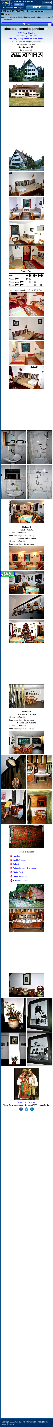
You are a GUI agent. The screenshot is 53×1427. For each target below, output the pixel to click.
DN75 (12, 11)
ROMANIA (37, 7)
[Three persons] (35, 275)
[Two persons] (30, 275)
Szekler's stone (19, 860)
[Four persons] (40, 275)
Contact (38, 1422)
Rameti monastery (20, 880)
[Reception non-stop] (13, 55)
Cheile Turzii (18, 872)
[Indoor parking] (29, 55)
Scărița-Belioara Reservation (24, 868)
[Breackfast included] (18, 55)
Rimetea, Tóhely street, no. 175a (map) (26, 39)
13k (18, 4)
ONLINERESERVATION (7, 574)
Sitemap (11, 1424)
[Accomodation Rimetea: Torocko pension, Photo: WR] (26, 70)
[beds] (17, 282)
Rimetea (26, 24)
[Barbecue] (40, 55)
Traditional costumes (26, 1102)
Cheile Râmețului (20, 876)
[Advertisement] (26, 127)
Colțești (16, 864)
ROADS (4, 11)
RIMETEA (20, 11)
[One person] (27, 275)
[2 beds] (17, 279)
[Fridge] (35, 55)
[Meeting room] (24, 55)
